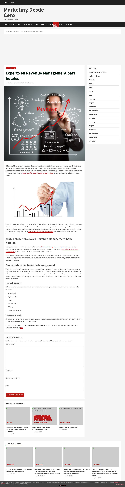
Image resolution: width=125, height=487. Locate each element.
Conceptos (28, 24)
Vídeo (36, 24)
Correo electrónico (12, 378)
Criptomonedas (9, 24)
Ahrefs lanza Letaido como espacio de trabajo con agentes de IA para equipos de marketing (76, 457)
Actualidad (51, 24)
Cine (90, 95)
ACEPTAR (62, 485)
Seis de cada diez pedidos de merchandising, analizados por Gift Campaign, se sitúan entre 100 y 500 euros (105, 457)
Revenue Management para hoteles (54, 247)
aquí (21, 327)
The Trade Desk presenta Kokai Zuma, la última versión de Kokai (19, 457)
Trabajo (14, 68)
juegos (91, 103)
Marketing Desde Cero (24, 12)
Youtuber (92, 118)
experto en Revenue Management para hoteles (38, 173)
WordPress (93, 114)
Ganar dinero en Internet (97, 72)
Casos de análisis (45, 415)
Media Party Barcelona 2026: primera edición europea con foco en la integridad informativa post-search (48, 457)
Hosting (92, 99)
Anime (91, 84)
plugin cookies (120, 484)
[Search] (120, 24)
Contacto (69, 24)
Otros (59, 24)
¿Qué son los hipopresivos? (71, 416)
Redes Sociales (94, 76)
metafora (9, 83)
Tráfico (46, 422)
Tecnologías (93, 110)
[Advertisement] (62, 49)
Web (7, 385)
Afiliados (92, 80)
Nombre (9, 370)
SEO (42, 24)
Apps (90, 87)
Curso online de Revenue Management (40, 231)
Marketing (42, 420)
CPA (18, 24)
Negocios (48, 420)
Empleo (8, 68)
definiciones (47, 418)
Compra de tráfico (38, 418)
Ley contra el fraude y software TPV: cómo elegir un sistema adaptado (18, 416)
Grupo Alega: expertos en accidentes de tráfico (41, 428)
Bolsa (91, 91)
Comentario (10, 344)
